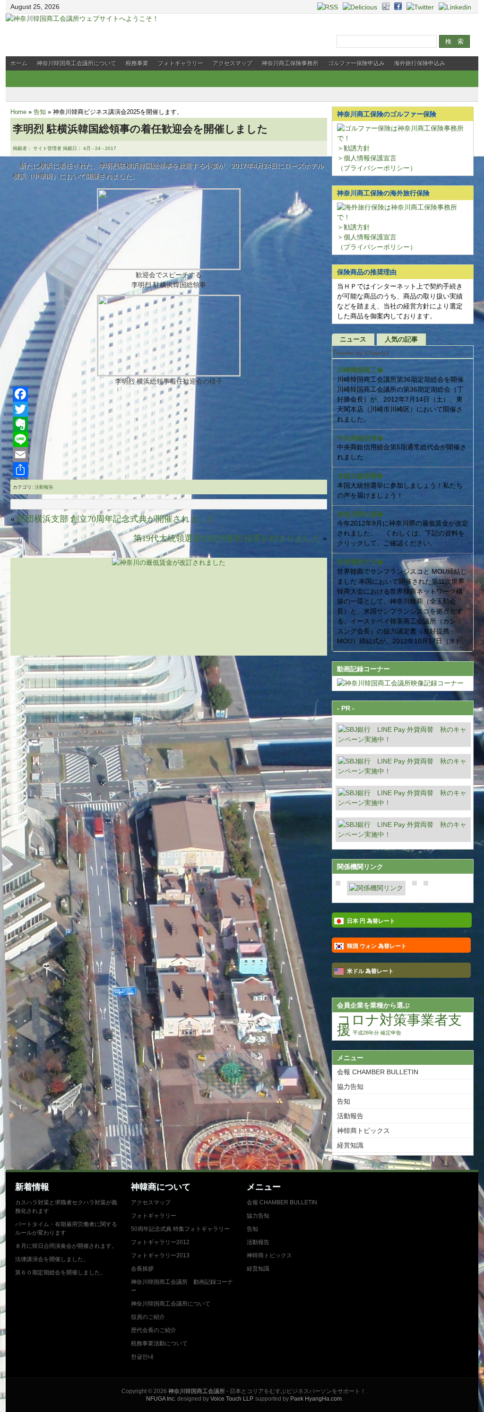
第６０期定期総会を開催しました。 (60, 1272)
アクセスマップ (232, 63)
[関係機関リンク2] (376, 888)
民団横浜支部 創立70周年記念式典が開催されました (116, 519)
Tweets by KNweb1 (360, 353)
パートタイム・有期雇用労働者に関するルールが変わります (66, 1228)
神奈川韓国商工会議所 (196, 1391)
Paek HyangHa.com (316, 1398)
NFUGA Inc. (161, 1398)
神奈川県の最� (360, 514)
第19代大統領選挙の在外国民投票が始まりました (226, 538)
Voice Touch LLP (231, 1398)
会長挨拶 (142, 1268)
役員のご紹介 (148, 1317)
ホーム (18, 63)
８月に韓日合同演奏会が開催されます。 (66, 1246)
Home (18, 111)
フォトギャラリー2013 (160, 1255)
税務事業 (137, 63)
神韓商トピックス (363, 1130)
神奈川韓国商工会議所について (76, 63)
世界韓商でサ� (360, 562)
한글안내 (142, 1356)
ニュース (353, 339)
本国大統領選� (360, 476)
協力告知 (350, 1086)
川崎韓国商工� (360, 370)
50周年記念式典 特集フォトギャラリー (180, 1229)
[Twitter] (169, 409)
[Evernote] (169, 424)
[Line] (169, 439)
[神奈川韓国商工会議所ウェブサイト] (82, 18)
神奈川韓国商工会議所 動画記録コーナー (182, 1286)
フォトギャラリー (180, 63)
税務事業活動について (159, 1343)
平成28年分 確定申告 (377, 1032)
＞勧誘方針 (353, 148)
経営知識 (350, 1145)
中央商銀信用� (360, 438)
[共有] (169, 469)
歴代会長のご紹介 (153, 1330)
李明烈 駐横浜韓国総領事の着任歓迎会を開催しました (140, 129)
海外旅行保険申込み (419, 63)
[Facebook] (169, 394)
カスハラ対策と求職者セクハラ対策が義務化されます (66, 1206)
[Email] (169, 454)
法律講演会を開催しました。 (52, 1259)
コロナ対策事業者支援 (399, 1024)
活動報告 (44, 487)
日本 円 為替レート (371, 921)
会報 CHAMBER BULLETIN (377, 1072)
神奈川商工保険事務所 (290, 63)
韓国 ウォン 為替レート (376, 946)
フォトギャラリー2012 (160, 1242)
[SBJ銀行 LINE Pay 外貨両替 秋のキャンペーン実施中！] (403, 739)
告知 (40, 111)
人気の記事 (401, 339)
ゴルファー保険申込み (356, 63)
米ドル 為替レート (370, 971)
